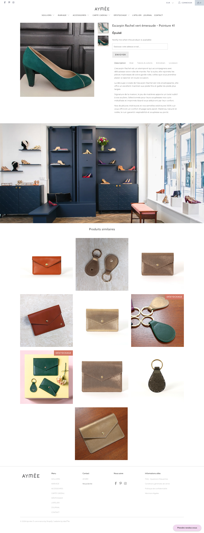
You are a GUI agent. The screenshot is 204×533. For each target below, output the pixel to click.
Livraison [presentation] (173, 63)
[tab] (120, 62)
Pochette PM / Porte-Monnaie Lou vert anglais (46, 377)
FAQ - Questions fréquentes (156, 479)
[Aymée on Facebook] (4, 3)
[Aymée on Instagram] (13, 3)
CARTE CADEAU (100, 15)
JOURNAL (147, 15)
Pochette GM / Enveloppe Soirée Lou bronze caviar (102, 376)
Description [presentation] (120, 63)
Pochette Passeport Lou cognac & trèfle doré (46, 320)
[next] (90, 62)
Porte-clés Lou (157, 376)
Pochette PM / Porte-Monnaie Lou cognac (46, 264)
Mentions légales (152, 493)
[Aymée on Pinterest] (9, 3)
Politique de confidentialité (156, 489)
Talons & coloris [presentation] (144, 63)
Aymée (29, 521)
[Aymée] (102, 9)
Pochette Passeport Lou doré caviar (102, 320)
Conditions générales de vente (157, 484)
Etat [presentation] (131, 63)
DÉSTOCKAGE (121, 15)
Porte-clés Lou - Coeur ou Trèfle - (102, 264)
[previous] (24, 62)
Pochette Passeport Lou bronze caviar (157, 264)
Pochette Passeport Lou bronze (101, 433)
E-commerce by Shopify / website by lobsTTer (51, 521)
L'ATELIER (137, 15)
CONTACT (158, 15)
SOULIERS (47, 15)
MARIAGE (62, 15)
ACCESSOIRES (80, 15)
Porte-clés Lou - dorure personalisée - (157, 320)
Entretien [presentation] (160, 63)
